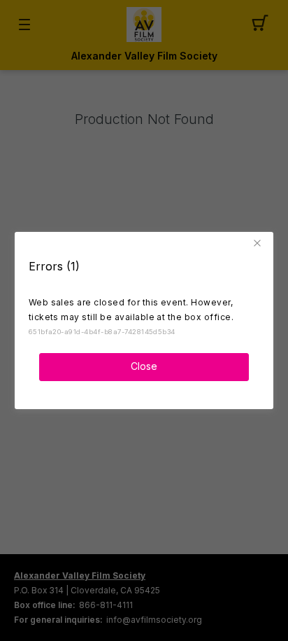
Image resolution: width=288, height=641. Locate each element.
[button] (259, 243)
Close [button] (144, 366)
